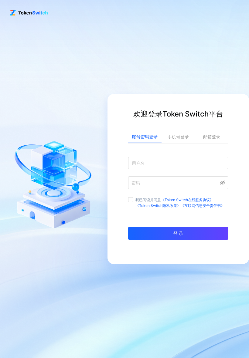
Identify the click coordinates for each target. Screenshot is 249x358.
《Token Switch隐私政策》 (158, 205)
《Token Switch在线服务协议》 (187, 200)
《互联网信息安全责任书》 (202, 205)
